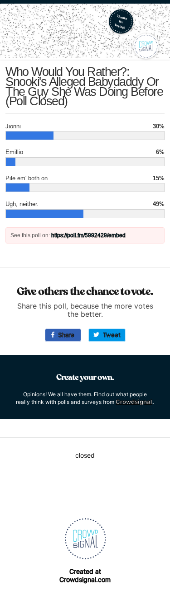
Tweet (110, 334)
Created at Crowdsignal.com (85, 575)
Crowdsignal (134, 401)
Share (64, 334)
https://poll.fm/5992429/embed (88, 235)
